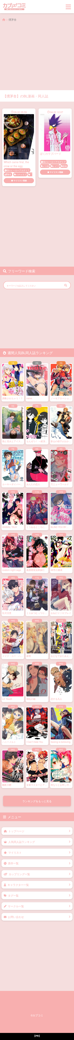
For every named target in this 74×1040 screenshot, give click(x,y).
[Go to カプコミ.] (3, 19)
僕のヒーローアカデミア (18, 170)
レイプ (56, 166)
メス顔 (46, 166)
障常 (9, 174)
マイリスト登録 (20, 180)
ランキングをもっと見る (37, 801)
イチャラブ (21, 174)
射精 (65, 166)
